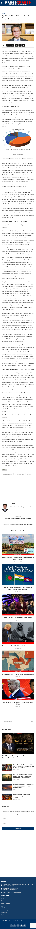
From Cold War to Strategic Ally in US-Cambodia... (18, 674)
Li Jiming (9, 20)
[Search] (34, 3)
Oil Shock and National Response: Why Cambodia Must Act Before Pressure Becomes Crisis (23, 786)
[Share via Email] (23, 45)
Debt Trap (29, 474)
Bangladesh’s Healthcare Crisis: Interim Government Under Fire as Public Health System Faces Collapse (23, 766)
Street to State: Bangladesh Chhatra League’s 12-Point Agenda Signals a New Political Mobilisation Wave (22, 776)
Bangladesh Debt (7, 474)
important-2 (6, 476)
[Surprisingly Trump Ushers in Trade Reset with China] (18, 689)
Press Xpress (9, 920)
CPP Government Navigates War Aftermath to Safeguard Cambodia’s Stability (22, 796)
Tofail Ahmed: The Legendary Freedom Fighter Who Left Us (15, 757)
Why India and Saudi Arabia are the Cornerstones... (18, 646)
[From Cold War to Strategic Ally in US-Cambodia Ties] (18, 661)
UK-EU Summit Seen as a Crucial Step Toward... (18, 617)
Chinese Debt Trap (19, 474)
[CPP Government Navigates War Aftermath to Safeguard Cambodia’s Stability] (7, 797)
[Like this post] (9, 45)
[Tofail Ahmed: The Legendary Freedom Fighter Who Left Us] (18, 743)
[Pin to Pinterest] (20, 45)
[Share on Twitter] (16, 45)
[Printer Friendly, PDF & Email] (4, 469)
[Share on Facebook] (12, 45)
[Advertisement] (18, 489)
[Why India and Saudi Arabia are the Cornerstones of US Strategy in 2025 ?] (18, 633)
